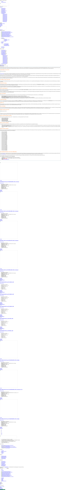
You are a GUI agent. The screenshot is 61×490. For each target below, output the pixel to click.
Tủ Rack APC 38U (5, 60)
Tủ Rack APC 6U (5, 56)
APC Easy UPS (3, 9)
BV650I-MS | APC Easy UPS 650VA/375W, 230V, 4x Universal (9, 240)
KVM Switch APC (3, 53)
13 (1, 433)
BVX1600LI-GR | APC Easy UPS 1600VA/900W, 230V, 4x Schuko (9, 418)
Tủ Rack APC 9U (5, 21)
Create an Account (2, 486)
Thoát (0, 482)
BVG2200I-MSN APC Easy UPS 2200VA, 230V (7, 306)
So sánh (2, 480)
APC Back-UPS (3, 8)
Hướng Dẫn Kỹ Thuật (6, 45)
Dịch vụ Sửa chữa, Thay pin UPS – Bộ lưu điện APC (7, 445)
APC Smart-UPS (3, 463)
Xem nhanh (1, 191)
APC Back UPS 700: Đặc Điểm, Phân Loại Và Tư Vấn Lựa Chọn (8, 447)
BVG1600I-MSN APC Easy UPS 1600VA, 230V (7, 294)
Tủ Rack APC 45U (5, 19)
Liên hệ (2, 453)
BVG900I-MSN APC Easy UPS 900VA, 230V (6, 330)
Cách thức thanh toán (3, 456)
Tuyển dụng (2, 452)
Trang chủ (1, 64)
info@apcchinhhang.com (6, 159)
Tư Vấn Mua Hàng (6, 44)
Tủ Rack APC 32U (5, 17)
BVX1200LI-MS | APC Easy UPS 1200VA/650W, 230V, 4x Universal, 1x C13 (11, 389)
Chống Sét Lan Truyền (4, 63)
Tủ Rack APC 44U (5, 61)
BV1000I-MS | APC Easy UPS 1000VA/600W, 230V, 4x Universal (9, 181)
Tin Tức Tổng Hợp (6, 43)
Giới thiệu (2, 450)
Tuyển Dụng (5, 40)
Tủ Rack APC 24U (5, 16)
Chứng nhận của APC (3, 451)
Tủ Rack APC (3, 13)
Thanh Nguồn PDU (3, 12)
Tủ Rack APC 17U (5, 15)
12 (1, 432)
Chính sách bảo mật (3, 458)
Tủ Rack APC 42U (5, 18)
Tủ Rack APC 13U (5, 14)
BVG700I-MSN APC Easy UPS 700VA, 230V (6, 318)
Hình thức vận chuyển (3, 457)
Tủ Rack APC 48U (5, 20)
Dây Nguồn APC (3, 11)
